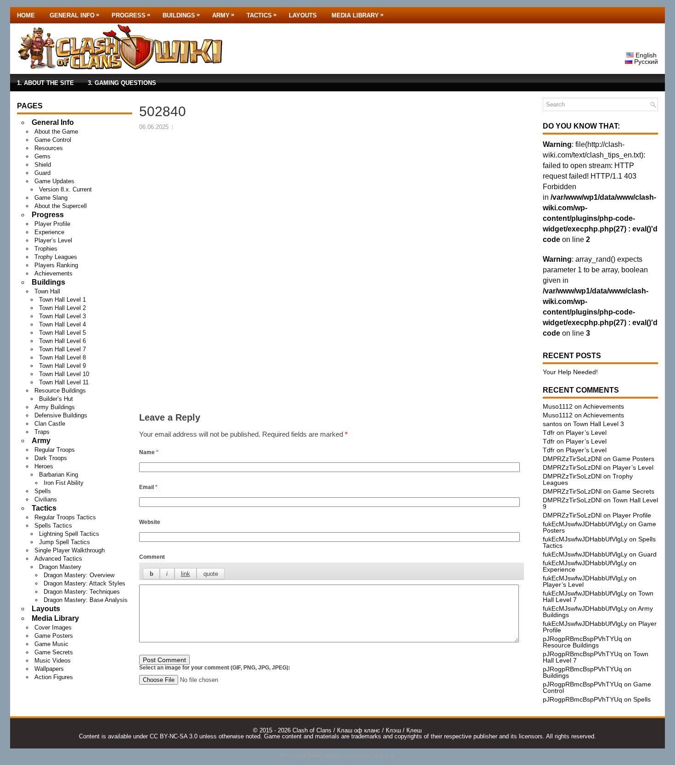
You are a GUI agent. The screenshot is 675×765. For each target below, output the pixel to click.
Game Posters (53, 635)
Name (148, 452)
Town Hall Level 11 (64, 382)
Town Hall (47, 291)
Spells (42, 491)
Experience (49, 232)
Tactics (261, 15)
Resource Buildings (60, 390)
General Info (74, 15)
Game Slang (51, 197)
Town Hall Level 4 (62, 324)
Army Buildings (54, 407)
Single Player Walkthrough (69, 550)
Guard (42, 172)
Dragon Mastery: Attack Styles (84, 583)
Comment (152, 557)
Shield (42, 164)
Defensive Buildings (60, 415)
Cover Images (53, 627)
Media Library (357, 15)
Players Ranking (56, 265)
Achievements (53, 273)
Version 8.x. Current (65, 189)
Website (149, 522)
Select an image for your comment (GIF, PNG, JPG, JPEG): (214, 667)
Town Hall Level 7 (62, 349)
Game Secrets (53, 652)
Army (223, 15)
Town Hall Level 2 (62, 307)
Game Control (52, 139)
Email (148, 487)
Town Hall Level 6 (62, 341)
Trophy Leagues (55, 256)
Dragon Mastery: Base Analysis (86, 599)
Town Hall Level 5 (62, 332)
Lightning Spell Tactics (69, 533)
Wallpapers (49, 668)
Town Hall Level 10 (64, 374)
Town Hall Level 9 (62, 365)
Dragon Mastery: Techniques (82, 591)
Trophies (45, 248)
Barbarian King (58, 474)
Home (26, 15)
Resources (48, 148)
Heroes (43, 466)
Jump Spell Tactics (64, 542)
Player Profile (52, 223)
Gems (42, 156)
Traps (42, 431)
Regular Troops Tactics (65, 517)
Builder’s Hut (56, 398)
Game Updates (54, 181)
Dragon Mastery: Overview (79, 575)
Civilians (45, 499)
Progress (131, 15)
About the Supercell (60, 205)
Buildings (181, 15)
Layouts (303, 15)
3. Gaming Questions (122, 82)
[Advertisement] (331, 200)
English (645, 55)
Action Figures (53, 677)
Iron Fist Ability (64, 482)
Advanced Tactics (58, 558)
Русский (645, 61)
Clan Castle (49, 423)
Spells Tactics (53, 525)
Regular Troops (54, 449)
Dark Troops (50, 458)
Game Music (51, 644)
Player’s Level (53, 240)
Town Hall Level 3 (62, 316)
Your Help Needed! (570, 372)
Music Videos (52, 660)
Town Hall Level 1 (62, 299)
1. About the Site (45, 82)
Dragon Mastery (60, 566)
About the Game (56, 131)
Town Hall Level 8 (62, 357)
